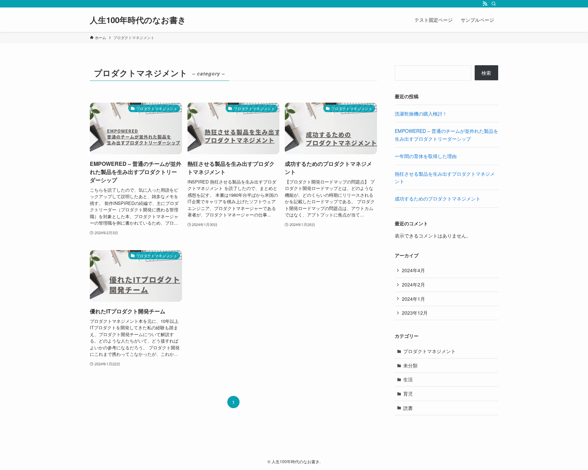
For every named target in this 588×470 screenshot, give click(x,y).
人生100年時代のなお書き (138, 20)
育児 (408, 393)
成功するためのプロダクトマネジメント (437, 198)
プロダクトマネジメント (429, 351)
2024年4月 (413, 270)
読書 (408, 407)
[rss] (484, 3)
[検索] (493, 3)
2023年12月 (415, 312)
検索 (486, 72)
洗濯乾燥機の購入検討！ (421, 113)
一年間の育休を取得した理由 (426, 156)
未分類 (410, 365)
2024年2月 (413, 284)
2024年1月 (413, 298)
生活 (408, 379)
